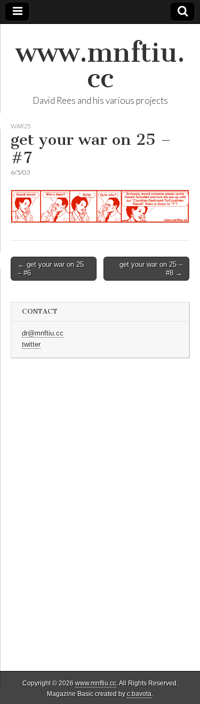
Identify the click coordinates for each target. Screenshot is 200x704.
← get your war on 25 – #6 (51, 268)
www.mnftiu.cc (100, 65)
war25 (20, 125)
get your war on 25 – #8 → (150, 268)
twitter (31, 344)
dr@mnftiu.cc (42, 333)
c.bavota (139, 694)
